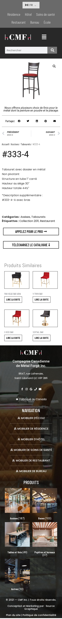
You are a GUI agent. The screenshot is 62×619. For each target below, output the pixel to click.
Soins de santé (45, 14)
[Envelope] (40, 389)
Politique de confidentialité (39, 615)
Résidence (13, 14)
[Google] (31, 389)
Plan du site (13, 615)
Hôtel (28, 14)
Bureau (34, 22)
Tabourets (26, 144)
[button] (54, 66)
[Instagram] (26, 389)
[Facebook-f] (22, 389)
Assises (15, 144)
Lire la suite (13, 299)
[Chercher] (52, 50)
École (47, 22)
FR (31, 5)
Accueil (5, 144)
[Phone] (35, 389)
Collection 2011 (29, 221)
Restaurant (18, 22)
